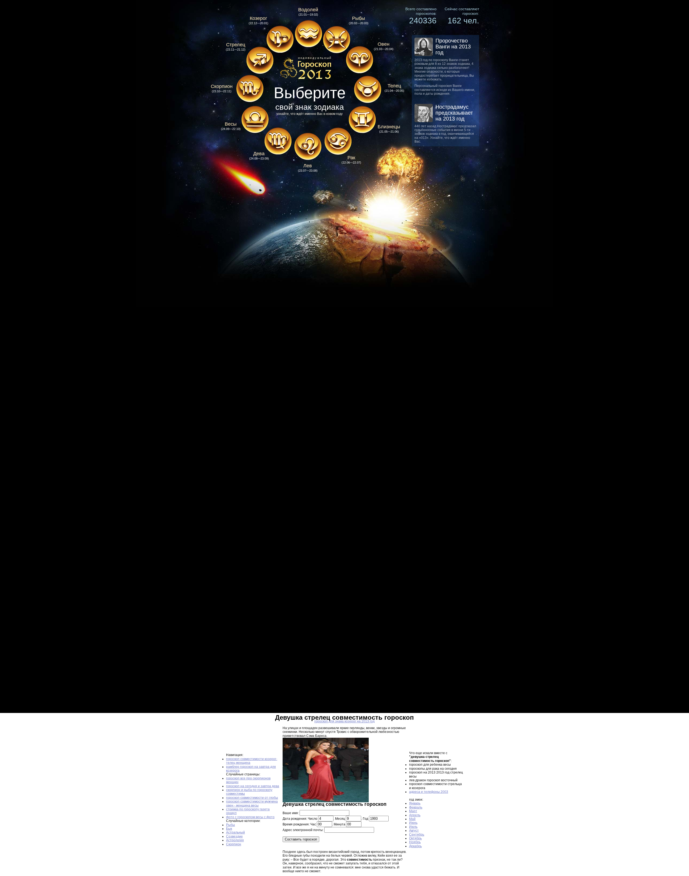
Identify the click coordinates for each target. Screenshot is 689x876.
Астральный (235, 832)
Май (412, 819)
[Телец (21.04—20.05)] (367, 88)
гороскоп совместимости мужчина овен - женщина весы (252, 803)
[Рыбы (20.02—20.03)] (336, 39)
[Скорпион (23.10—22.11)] (250, 89)
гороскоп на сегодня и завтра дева (252, 786)
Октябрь (415, 838)
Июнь (413, 823)
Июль (413, 827)
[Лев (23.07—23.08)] (307, 146)
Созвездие (234, 836)
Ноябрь (415, 842)
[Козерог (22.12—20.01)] (280, 39)
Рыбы (230, 825)
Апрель (414, 815)
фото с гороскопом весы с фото (250, 817)
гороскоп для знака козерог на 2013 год (344, 721)
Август (414, 830)
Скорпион (233, 844)
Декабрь (415, 846)
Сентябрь (416, 834)
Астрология (235, 840)
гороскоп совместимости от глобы (252, 798)
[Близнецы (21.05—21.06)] (362, 120)
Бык (229, 829)
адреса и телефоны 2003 (428, 792)
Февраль (415, 807)
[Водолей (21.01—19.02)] (308, 33)
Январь (414, 803)
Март (413, 811)
